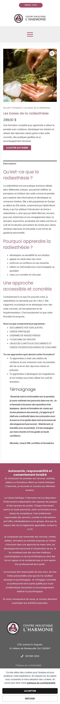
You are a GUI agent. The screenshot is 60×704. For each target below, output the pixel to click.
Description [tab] (9, 163)
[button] (30, 5)
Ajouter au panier (17, 147)
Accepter (30, 690)
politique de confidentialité (41, 682)
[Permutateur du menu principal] (30, 34)
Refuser (30, 698)
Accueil (6, 108)
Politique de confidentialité (28, 665)
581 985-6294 (32, 656)
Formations (17, 108)
